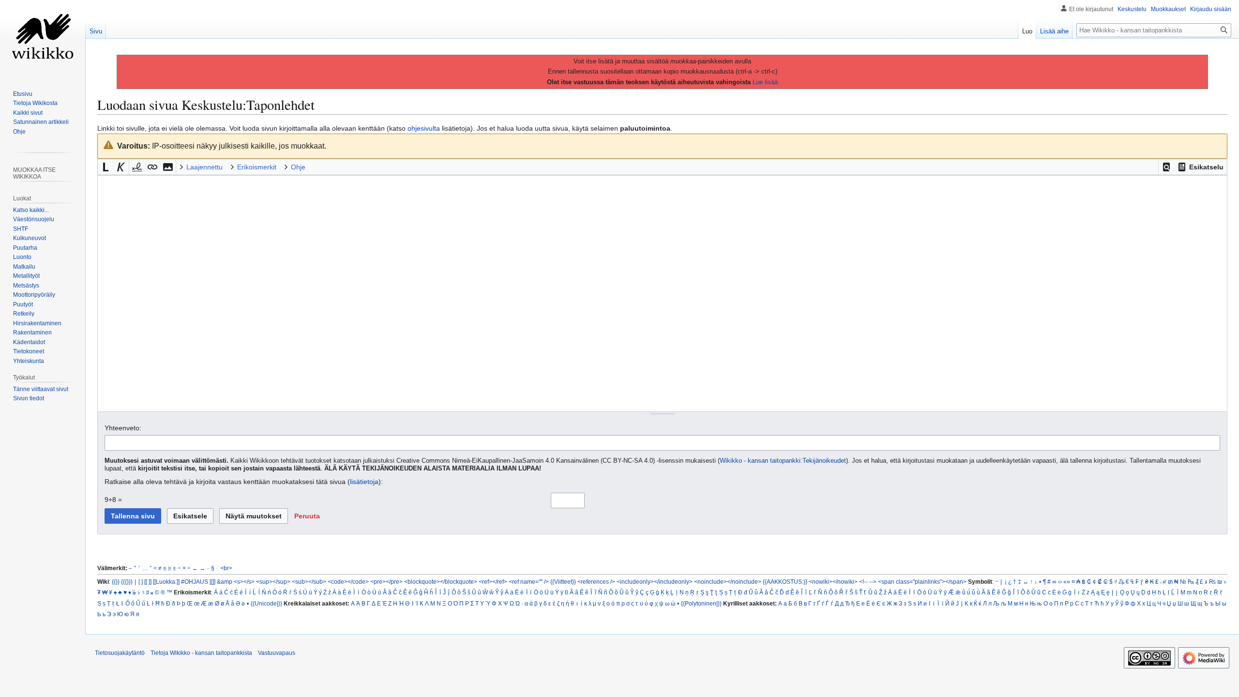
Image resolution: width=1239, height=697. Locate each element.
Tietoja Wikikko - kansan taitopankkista (201, 653)
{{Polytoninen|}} (701, 603)
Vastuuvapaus (276, 653)
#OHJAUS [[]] (198, 581)
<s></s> (244, 581)
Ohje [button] (298, 167)
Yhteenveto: (123, 428)
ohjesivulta (424, 128)
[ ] (140, 581)
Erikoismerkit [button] (256, 167)
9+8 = (113, 499)
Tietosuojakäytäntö (120, 653)
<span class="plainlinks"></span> (922, 581)
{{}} (116, 581)
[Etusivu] (42, 38)
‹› (1060, 581)
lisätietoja (364, 481)
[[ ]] (147, 581)
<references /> (596, 581)
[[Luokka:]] (166, 581)
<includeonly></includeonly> (655, 581)
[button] (1166, 167)
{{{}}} (127, 581)
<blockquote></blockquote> (440, 581)
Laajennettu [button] (204, 167)
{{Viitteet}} (563, 581)
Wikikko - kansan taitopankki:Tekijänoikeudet (783, 460)
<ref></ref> (493, 581)
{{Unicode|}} (266, 603)
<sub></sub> (309, 581)
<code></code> (348, 581)
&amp (224, 581)
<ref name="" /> (529, 581)
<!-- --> (867, 581)
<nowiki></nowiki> (833, 581)
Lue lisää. (766, 82)
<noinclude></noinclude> (727, 581)
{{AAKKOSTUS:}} (785, 581)
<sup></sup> (273, 581)
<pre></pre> (386, 581)
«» (1066, 581)
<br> (226, 568)
